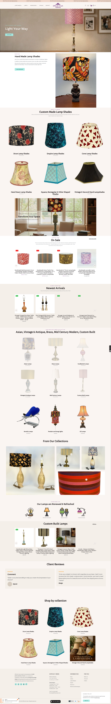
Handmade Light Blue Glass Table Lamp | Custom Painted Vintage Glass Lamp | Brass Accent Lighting (24, 551)
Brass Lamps (55, 364)
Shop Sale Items (92, 238)
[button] (85, 5)
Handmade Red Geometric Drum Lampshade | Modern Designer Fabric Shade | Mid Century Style (24, 272)
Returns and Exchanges (75, 686)
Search (71, 682)
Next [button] (94, 265)
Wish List (86, 676)
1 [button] (53, 49)
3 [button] (56, 325)
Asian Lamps (28, 364)
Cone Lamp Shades (89, 154)
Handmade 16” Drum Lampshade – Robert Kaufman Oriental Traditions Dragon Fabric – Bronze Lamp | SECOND (65, 272)
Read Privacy (97, 697)
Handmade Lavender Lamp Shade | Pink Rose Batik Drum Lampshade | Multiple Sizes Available (86, 272)
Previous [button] (16, 265)
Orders (85, 680)
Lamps (71, 678)
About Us (72, 684)
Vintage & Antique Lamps (27, 395)
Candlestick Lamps (83, 364)
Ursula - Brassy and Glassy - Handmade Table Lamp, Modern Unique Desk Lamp (86, 550)
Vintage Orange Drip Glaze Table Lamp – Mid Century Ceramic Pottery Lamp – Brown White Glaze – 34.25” (24, 317)
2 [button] (57, 49)
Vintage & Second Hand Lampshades (90, 192)
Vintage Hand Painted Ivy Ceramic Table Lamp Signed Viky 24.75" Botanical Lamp (86, 317)
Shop (71, 676)
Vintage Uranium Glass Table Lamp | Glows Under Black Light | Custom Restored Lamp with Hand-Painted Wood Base (65, 551)
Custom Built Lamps (83, 395)
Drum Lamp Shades (21, 154)
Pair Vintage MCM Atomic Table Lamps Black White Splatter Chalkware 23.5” (45, 317)
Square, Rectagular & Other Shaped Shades (55, 193)
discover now (20, 69)
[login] (88, 5)
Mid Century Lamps (55, 395)
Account (86, 678)
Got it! (86, 700)
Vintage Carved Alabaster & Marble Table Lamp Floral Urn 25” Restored (66, 317)
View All (94, 523)
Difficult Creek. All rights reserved (29, 701)
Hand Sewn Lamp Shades (21, 192)
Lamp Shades (73, 680)
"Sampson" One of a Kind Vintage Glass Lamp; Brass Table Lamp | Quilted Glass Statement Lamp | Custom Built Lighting (45, 551)
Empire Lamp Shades (55, 154)
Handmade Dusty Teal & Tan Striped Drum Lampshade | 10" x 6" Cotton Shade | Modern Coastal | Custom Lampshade (45, 272)
